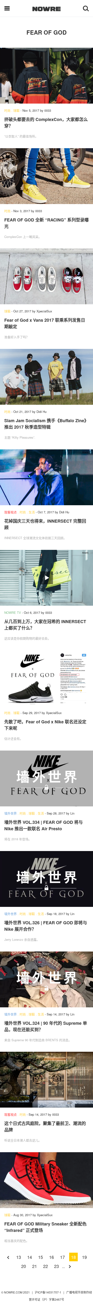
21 (34, 1266)
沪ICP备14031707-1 (48, 1292)
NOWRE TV (12, 612)
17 (62, 1257)
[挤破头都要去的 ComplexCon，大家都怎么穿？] (46, 76)
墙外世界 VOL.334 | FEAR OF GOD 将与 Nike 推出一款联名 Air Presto (43, 825)
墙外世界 (10, 813)
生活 (32, 512)
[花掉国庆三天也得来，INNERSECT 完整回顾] (46, 477)
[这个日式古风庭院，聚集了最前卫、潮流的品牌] (46, 1080)
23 (56, 1266)
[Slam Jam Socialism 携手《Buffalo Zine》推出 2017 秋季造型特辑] (46, 377)
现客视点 (10, 512)
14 (29, 1257)
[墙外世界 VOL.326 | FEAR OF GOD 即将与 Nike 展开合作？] (46, 879)
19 (84, 1257)
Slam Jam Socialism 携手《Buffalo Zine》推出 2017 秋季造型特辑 (46, 423)
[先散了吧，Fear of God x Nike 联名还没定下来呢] (46, 678)
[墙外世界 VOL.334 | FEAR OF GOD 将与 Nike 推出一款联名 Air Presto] (46, 778)
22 (45, 1266)
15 (40, 1257)
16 (51, 1257)
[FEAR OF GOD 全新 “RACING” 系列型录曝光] (46, 176)
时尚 (7, 110)
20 (23, 1266)
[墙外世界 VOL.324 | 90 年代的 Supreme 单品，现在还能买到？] (46, 979)
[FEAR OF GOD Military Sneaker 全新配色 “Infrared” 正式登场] (46, 1180)
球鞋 (16, 110)
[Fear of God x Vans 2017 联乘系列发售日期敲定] (46, 276)
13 (18, 1257)
